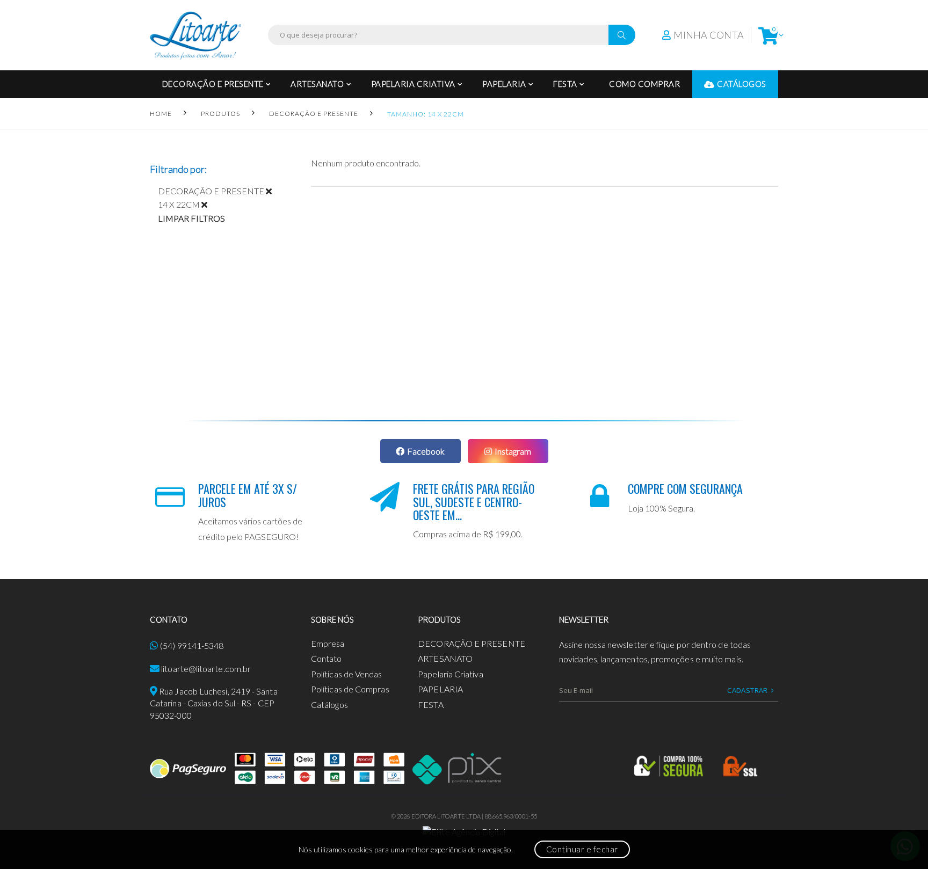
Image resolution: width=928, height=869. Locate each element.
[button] (768, 35)
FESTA (565, 84)
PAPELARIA (504, 84)
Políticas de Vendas (346, 674)
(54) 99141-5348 (191, 645)
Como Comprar (644, 84)
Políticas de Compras (350, 689)
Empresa (328, 643)
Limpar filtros (191, 218)
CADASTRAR (747, 690)
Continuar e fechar (582, 849)
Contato (326, 658)
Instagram (513, 451)
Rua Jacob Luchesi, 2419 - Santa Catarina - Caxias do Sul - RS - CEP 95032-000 (214, 703)
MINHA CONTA (708, 35)
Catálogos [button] (741, 84)
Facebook (426, 451)
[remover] (273, 191)
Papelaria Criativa (413, 84)
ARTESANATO (317, 84)
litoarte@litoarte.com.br (206, 668)
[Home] (195, 35)
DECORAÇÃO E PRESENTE (213, 84)
